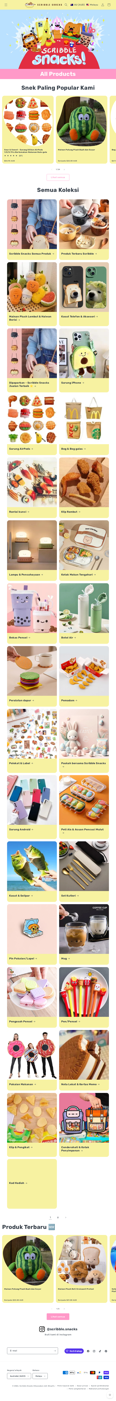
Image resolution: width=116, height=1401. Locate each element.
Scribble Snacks (26, 1386)
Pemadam (67, 700)
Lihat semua (58, 177)
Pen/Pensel (69, 1021)
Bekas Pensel (18, 637)
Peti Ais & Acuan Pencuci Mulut (82, 829)
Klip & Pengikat (19, 1147)
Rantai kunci (17, 511)
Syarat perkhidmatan (100, 1386)
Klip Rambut (69, 511)
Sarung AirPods (19, 448)
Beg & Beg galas (72, 448)
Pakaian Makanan (21, 1084)
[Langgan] (55, 1350)
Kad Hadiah (16, 1183)
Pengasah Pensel (20, 1021)
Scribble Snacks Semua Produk (30, 253)
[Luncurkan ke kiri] (52, 169)
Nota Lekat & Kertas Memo (79, 1084)
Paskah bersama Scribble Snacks (83, 763)
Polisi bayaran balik (65, 1386)
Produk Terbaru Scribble (77, 253)
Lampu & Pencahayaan (24, 574)
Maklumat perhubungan (99, 1389)
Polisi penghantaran (77, 1389)
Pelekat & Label (19, 763)
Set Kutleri (68, 895)
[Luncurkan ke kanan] (64, 169)
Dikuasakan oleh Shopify (44, 1386)
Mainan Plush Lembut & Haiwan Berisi (30, 318)
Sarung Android (19, 829)
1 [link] (50, 1217)
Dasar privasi (82, 1386)
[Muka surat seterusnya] (66, 1217)
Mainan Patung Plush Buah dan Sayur (76, 150)
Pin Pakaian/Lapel (21, 958)
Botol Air (67, 637)
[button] (6, 5)
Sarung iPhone (71, 382)
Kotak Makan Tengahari (77, 574)
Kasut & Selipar (19, 895)
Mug (64, 958)
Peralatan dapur (20, 700)
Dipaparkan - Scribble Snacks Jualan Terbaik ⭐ (29, 384)
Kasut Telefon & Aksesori (78, 316)
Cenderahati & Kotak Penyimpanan (75, 1149)
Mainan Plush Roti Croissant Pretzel (76, 1289)
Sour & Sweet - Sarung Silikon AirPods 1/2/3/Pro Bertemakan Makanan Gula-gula (25, 151)
